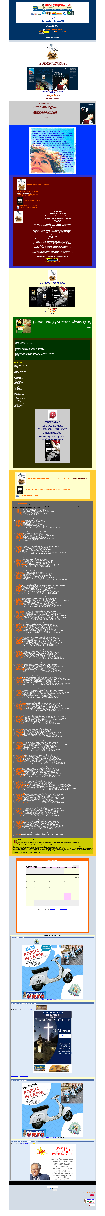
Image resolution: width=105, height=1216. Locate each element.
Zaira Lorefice (19, 622)
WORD (65, 31)
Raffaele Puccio (19, 628)
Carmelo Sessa (19, 694)
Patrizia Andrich (19, 590)
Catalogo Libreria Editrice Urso (54, 29)
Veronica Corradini (20, 602)
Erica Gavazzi (19, 812)
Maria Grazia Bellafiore (21, 618)
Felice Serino (18, 632)
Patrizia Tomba (19, 536)
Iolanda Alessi (19, 641)
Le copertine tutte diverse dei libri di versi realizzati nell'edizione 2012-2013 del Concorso (28, 195)
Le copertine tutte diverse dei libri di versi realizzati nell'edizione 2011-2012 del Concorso (47, 489)
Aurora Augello (19, 750)
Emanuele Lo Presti (20, 620)
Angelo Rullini (19, 532)
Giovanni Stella (19, 512)
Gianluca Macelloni (20, 819)
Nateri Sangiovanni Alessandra (22, 821)
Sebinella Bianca (19, 644)
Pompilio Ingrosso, (20, 614)
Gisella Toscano (19, 638)
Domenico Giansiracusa (21, 611)
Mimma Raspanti (19, 822)
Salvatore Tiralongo (20, 520)
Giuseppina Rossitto (20, 534)
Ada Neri (17, 579)
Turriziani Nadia (19, 588)
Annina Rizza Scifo (20, 541)
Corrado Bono (19, 549)
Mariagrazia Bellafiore (20, 571)
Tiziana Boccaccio (20, 592)
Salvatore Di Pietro (20, 561)
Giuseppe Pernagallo (20, 582)
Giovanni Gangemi (20, 610)
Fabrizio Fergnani (19, 806)
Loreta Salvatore (19, 627)
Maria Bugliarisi (19, 524)
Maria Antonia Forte (20, 609)
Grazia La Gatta (19, 815)
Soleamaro (18, 546)
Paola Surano (18, 639)
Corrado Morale (19, 578)
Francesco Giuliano (20, 813)
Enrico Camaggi (19, 533)
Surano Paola (18, 586)
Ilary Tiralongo (19, 635)
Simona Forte (18, 810)
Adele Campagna (19, 595)
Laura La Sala (19, 572)
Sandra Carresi (19, 559)
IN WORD (57, 261)
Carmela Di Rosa (19, 605)
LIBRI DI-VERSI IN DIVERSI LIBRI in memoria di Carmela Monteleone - (50, 479)
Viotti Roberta (19, 589)
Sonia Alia (18, 551)
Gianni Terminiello (19, 637)
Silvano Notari (19, 543)
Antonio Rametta (19, 537)
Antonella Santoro (19, 640)
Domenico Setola (19, 583)
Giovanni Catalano (20, 606)
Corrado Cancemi (19, 557)
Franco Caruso (19, 509)
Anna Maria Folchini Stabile (21, 564)
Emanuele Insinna (19, 570)
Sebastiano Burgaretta (20, 515)
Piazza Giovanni (19, 625)
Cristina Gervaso (19, 565)
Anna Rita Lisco (19, 617)
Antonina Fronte (19, 811)
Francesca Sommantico (21, 626)
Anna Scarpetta (19, 630)
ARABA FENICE (22, 504)
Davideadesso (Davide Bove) (22, 619)
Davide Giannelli (19, 566)
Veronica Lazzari (19, 574)
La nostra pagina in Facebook (30, 207)
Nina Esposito (19, 765)
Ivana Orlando (19, 624)
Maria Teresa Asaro (20, 552)
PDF (56, 31)
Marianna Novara (19, 580)
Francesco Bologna (20, 554)
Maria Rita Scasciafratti (21, 633)
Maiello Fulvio (18, 587)
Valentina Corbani (19, 601)
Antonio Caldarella (20, 513)
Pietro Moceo (18, 820)
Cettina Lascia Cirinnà (20, 573)
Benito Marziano (19, 528)
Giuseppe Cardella (20, 558)
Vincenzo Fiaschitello (20, 807)
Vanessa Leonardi (19, 576)
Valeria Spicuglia (19, 584)
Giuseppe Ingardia (19, 569)
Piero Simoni (18, 631)
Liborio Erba (18, 563)
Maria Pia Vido (19, 796)
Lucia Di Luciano (19, 604)
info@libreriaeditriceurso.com (54, 28)
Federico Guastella (20, 567)
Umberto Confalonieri (20, 756)
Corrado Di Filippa (19, 525)
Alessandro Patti (19, 523)
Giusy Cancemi (19, 545)
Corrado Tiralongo (19, 526)
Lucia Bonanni (19, 556)
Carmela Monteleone (20, 531)
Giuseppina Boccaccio (20, 553)
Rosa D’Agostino (19, 603)
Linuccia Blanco (19, 544)
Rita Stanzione (19, 585)
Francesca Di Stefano (20, 562)
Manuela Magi (19, 577)
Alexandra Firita (19, 808)
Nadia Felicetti (19, 805)
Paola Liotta (18, 550)
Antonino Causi (19, 547)
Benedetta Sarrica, (20, 629)
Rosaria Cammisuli (20, 519)
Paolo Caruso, (19, 598)
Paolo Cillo (18, 599)
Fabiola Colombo (19, 560)
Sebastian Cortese (20, 692)
